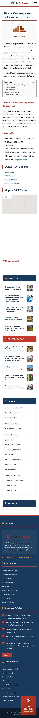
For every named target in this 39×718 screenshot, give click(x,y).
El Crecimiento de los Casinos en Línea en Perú (13, 288)
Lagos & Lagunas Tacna (13, 450)
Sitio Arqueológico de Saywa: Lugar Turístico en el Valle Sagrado (15, 328)
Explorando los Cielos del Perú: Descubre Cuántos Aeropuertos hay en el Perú (14, 349)
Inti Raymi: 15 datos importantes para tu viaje (14, 368)
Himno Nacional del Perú (10, 669)
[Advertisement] (19, 236)
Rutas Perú (5, 586)
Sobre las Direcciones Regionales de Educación (18, 86)
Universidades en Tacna (13, 429)
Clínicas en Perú (7, 578)
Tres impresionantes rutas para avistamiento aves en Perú (14, 377)
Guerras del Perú (7, 677)
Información (11, 90)
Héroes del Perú (7, 681)
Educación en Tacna (11, 418)
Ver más (7, 655)
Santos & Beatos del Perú (10, 697)
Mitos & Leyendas (8, 701)
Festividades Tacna (11, 435)
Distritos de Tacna (11, 485)
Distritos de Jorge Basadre (14, 480)
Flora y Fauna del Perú (9, 571)
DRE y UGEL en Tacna (12, 424)
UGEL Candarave (11, 179)
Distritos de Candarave (13, 475)
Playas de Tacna (10, 465)
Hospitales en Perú (8, 582)
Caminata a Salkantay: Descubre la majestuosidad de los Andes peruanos (14, 358)
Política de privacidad (25, 557)
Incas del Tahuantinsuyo (10, 685)
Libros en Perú (7, 598)
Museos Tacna (10, 455)
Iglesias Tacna (9, 440)
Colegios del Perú (8, 594)
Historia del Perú (7, 673)
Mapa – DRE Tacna (11, 95)
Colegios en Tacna (20, 160)
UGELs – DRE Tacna (12, 92)
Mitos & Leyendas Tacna (13, 460)
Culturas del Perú (7, 689)
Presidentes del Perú (9, 693)
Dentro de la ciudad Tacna (14, 413)
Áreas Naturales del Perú (10, 574)
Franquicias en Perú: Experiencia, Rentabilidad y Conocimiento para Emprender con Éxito (14, 299)
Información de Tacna (12, 445)
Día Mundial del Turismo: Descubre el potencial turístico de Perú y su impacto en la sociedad (20, 645)
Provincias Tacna (10, 469)
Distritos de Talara (11, 490)
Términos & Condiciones (9, 557)
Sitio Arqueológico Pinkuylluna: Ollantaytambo (14, 319)
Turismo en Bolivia (8, 602)
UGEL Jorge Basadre (12, 183)
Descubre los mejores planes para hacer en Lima (14, 387)
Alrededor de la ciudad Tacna (15, 408)
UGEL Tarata (9, 176)
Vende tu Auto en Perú (9, 590)
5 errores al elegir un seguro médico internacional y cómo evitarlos (15, 309)
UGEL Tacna (9, 172)
